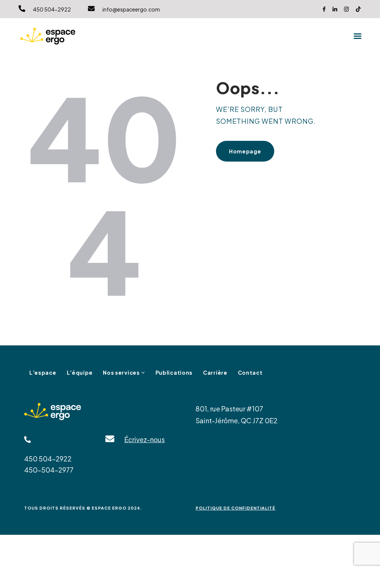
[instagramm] (346, 9)
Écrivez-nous (144, 439)
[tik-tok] (358, 9)
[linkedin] (335, 9)
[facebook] (324, 9)
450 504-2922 (52, 9)
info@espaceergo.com (131, 9)
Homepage (245, 151)
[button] (357, 36)
